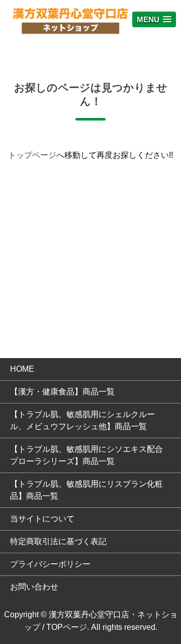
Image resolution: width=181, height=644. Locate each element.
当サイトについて (42, 518)
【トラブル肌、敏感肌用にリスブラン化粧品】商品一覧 (86, 490)
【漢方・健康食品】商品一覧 (62, 391)
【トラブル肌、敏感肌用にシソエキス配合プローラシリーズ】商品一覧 (86, 455)
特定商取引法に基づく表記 (58, 541)
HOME (22, 369)
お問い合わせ (34, 586)
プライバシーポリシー (50, 564)
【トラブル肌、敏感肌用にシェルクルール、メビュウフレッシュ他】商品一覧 (82, 420)
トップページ (32, 155)
